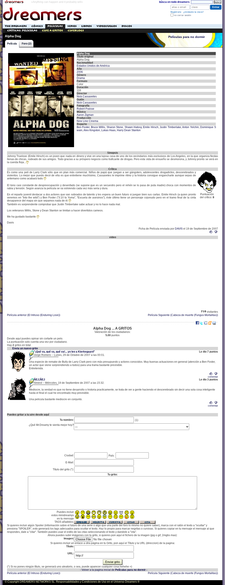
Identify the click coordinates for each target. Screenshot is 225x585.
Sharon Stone (115, 127)
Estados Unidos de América (93, 65)
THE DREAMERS (16, 26)
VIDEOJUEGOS (106, 26)
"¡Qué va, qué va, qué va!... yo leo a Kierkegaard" (64, 351)
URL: (70, 553)
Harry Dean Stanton (129, 130)
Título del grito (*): (63, 469)
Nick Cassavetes (87, 96)
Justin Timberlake (170, 127)
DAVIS (179, 228)
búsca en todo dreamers (174, 2)
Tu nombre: (67, 419)
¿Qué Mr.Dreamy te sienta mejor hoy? (51, 424)
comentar (213, 376)
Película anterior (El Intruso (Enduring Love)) (33, 315)
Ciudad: (69, 455)
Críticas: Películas (22, 30)
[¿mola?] (211, 232)
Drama (81, 78)
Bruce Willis (98, 127)
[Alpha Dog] (41, 53)
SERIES (72, 26)
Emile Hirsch (150, 127)
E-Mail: (69, 462)
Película (12, 43)
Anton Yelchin (190, 127)
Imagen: (69, 538)
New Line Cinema (87, 121)
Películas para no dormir (186, 37)
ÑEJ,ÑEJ (39, 379)
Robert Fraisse (85, 108)
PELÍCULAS (55, 26)
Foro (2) (26, 43)
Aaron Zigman (85, 114)
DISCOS (127, 26)
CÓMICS (37, 26)
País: (112, 455)
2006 (80, 71)
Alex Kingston (91, 130)
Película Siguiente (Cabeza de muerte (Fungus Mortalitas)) (183, 315)
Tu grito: (112, 474)
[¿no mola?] (216, 232)
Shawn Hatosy (133, 127)
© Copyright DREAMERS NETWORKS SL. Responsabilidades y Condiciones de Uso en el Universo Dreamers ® (72, 581)
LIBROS (86, 26)
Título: (70, 546)
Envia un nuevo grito (25, 348)
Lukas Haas (108, 130)
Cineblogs (76, 30)
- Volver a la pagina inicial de (113, 569)
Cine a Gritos (52, 30)
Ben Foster (83, 127)
